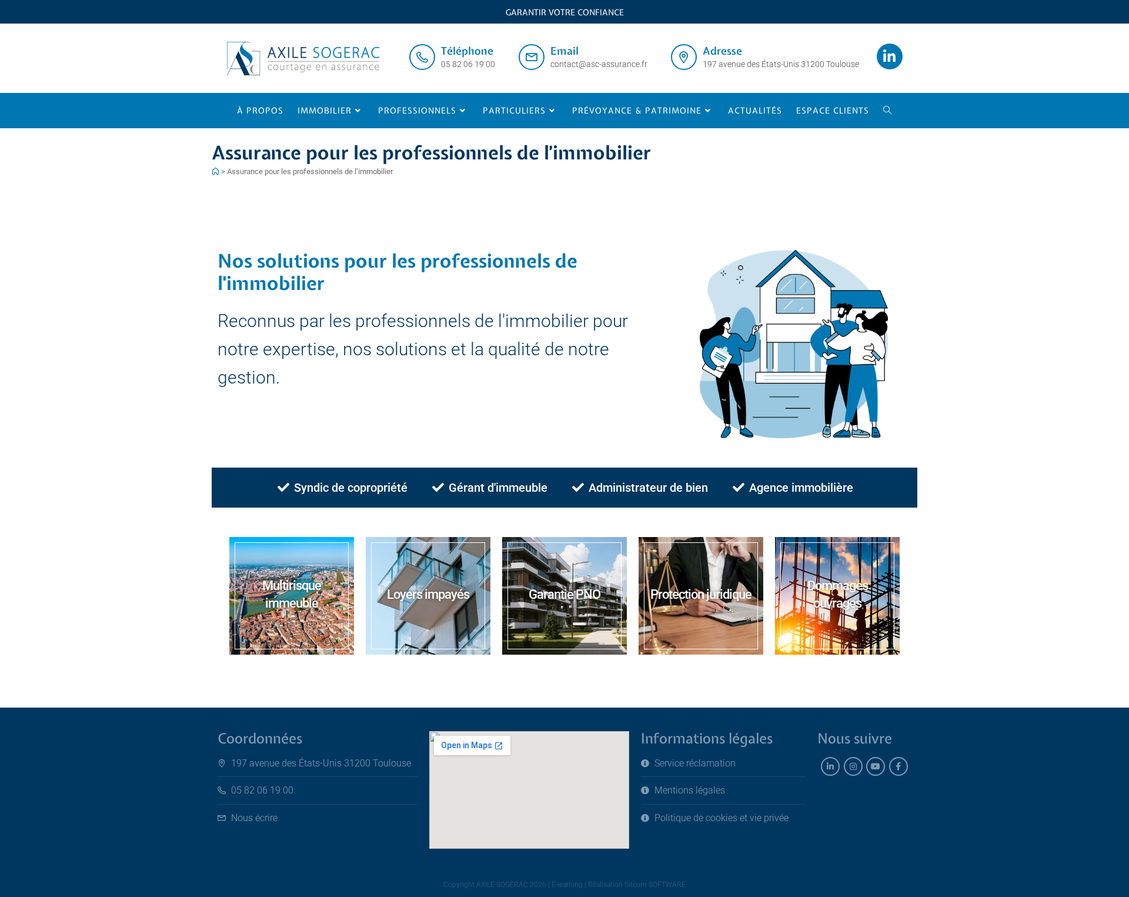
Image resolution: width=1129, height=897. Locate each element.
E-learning (567, 885)
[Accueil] (215, 171)
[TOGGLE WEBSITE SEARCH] (887, 110)
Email (564, 51)
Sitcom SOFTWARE (655, 885)
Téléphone (467, 51)
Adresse (722, 51)
